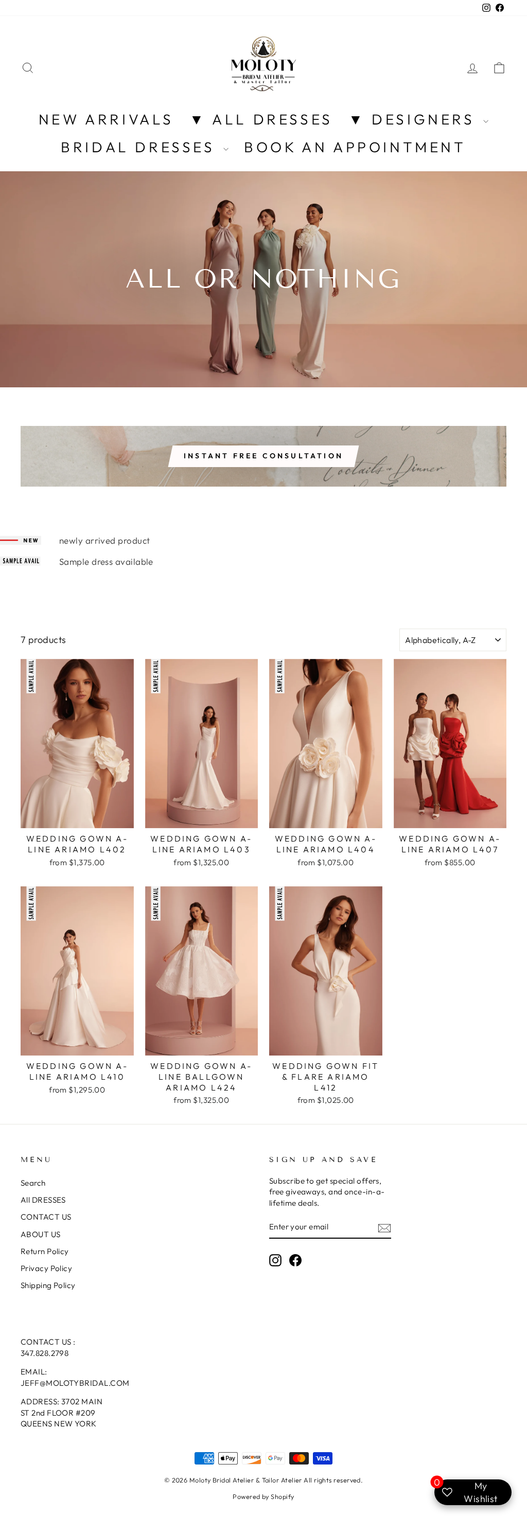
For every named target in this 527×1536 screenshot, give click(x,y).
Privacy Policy (46, 1268)
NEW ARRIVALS (106, 119)
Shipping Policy (48, 1285)
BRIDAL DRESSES (141, 147)
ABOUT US (41, 1234)
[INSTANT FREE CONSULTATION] (263, 456)
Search (33, 1183)
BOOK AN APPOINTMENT (355, 147)
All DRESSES (43, 1200)
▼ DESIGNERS (414, 119)
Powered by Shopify (263, 1496)
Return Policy (45, 1251)
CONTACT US (46, 1217)
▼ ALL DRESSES (261, 119)
